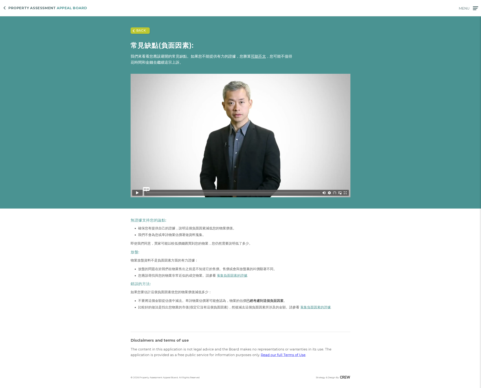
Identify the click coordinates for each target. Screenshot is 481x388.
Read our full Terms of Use (283, 355)
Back (141, 30)
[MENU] (475, 8)
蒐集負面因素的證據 (232, 275)
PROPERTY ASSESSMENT (47, 8)
